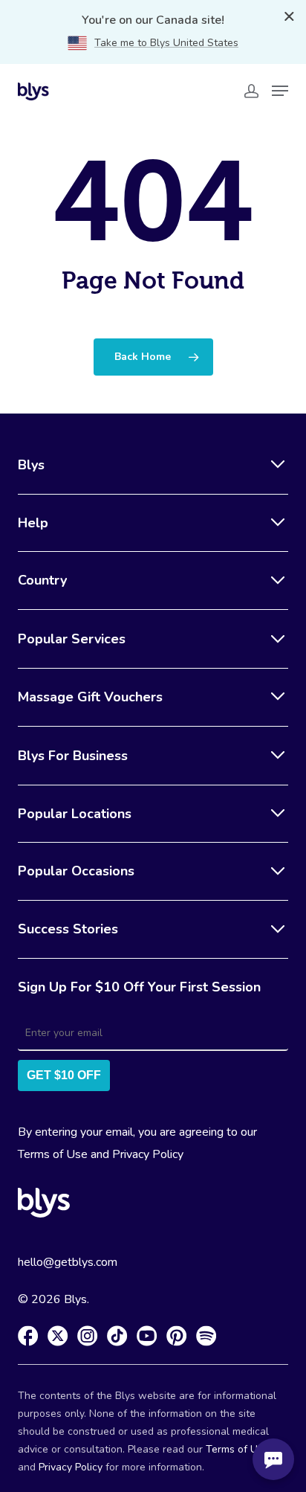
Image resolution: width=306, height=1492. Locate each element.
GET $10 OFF (64, 1075)
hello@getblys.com (67, 1262)
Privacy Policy (147, 1154)
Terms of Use (53, 1154)
